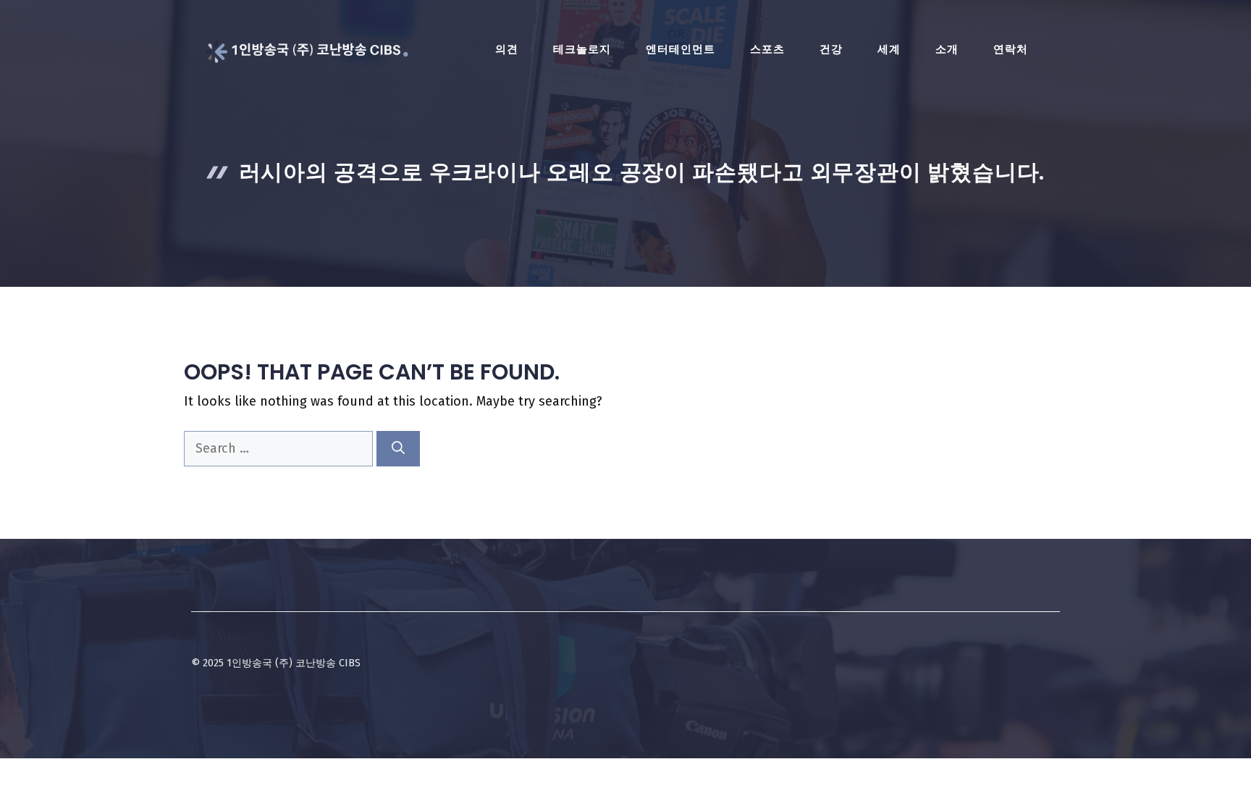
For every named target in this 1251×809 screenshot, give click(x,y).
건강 (831, 49)
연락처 (1010, 49)
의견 (506, 49)
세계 (889, 49)
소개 (947, 49)
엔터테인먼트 (680, 49)
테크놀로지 (582, 49)
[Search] (398, 448)
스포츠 (767, 49)
